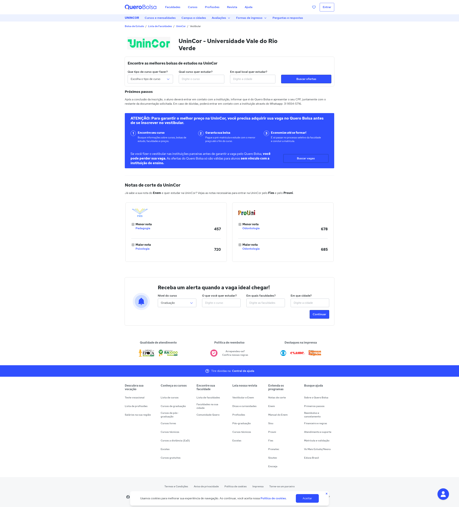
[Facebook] (128, 497)
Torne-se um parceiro (282, 486)
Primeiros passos (314, 406)
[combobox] (201, 79)
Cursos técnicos (170, 432)
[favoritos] (314, 7)
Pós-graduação (241, 423)
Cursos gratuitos (171, 457)
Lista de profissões (136, 406)
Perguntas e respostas (288, 18)
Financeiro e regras (315, 423)
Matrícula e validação (316, 440)
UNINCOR (132, 18)
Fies (270, 440)
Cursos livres (168, 423)
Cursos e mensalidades (160, 18)
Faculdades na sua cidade (207, 406)
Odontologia (251, 228)
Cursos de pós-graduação (169, 414)
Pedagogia (143, 228)
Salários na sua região (138, 414)
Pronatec (273, 449)
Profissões (238, 414)
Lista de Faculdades (160, 26)
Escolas (165, 449)
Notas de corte (277, 397)
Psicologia (143, 249)
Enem (271, 406)
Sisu (270, 423)
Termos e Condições (176, 486)
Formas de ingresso (249, 18)
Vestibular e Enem (243, 397)
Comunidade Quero (208, 414)
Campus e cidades (193, 18)
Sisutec (272, 457)
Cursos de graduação (173, 406)
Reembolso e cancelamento (312, 414)
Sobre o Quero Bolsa (316, 397)
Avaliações (219, 18)
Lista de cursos (170, 397)
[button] (443, 494)
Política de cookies (235, 486)
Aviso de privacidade (206, 486)
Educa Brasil (311, 457)
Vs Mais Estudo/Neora (317, 449)
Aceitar (307, 498)
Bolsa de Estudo (134, 26)
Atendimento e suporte (317, 432)
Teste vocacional (135, 397)
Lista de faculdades (208, 397)
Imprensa (258, 486)
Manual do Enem (278, 414)
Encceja (272, 466)
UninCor (181, 26)
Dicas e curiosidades (244, 406)
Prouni (272, 432)
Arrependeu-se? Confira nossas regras (235, 353)
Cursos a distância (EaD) (175, 440)
